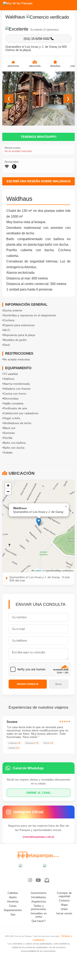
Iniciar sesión (64, 913)
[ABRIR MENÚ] (71, 3)
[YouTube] (38, 880)
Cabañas (13, 893)
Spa (12, 914)
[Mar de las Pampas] (18, 3)
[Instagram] (30, 880)
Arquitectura (38, 901)
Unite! (64, 909)
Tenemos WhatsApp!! (38, 136)
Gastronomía (38, 893)
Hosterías (13, 901)
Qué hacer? (38, 921)
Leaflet (37, 570)
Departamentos (13, 910)
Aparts (13, 897)
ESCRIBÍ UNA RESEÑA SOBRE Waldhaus (39, 181)
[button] (38, 522)
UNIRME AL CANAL (38, 792)
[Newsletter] (47, 880)
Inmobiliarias (38, 897)
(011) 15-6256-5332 (37, 38)
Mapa (64, 904)
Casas (13, 906)
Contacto (64, 900)
